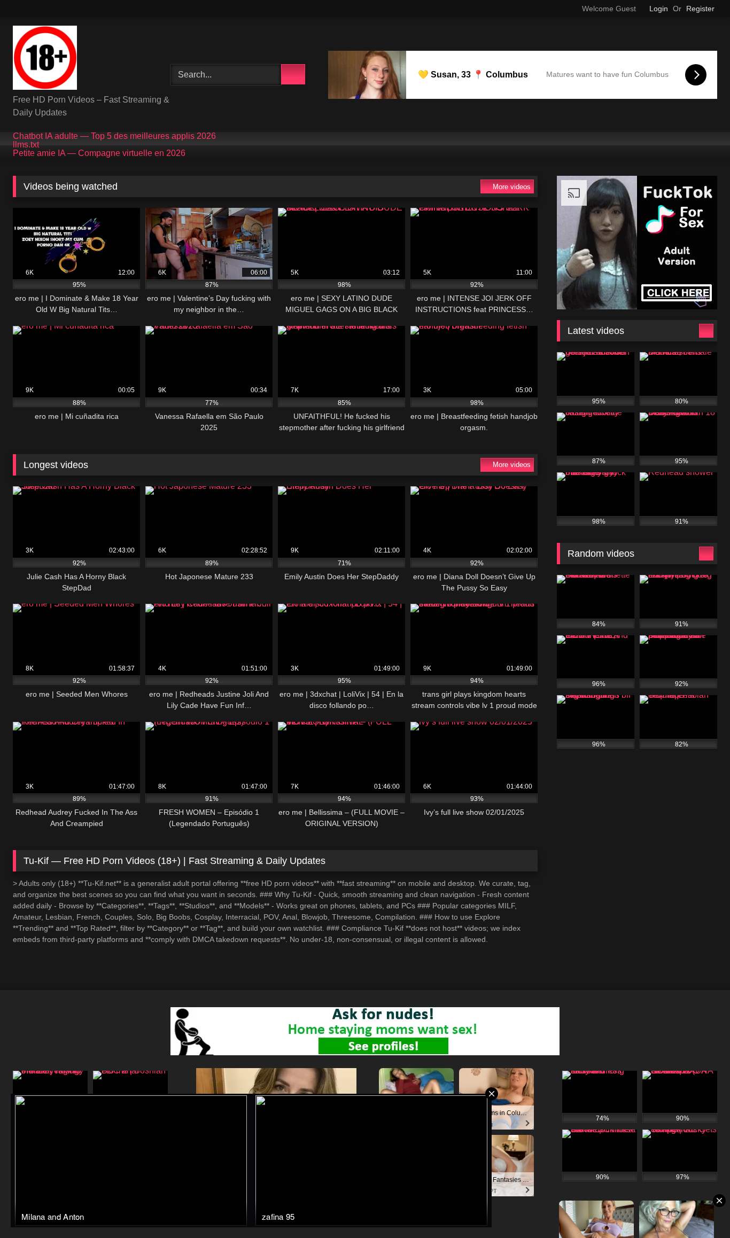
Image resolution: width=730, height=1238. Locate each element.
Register (700, 8)
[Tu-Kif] (45, 60)
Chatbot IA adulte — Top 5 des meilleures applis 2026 (114, 136)
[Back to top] (698, 1206)
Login (658, 8)
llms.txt (26, 145)
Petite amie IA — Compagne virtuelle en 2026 (99, 153)
